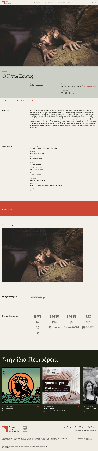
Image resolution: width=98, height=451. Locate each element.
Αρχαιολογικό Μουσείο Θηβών (71, 86)
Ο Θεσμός (70, 2)
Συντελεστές (14, 100)
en (95, 2)
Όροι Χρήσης (92, 427)
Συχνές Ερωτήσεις (67, 427)
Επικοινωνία (57, 427)
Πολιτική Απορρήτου (80, 427)
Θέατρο (4, 71)
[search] (92, 2)
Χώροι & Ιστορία (47, 2)
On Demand (37, 2)
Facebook (93, 430)
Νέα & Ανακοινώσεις (59, 2)
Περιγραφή (5, 100)
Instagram (87, 430)
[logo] (6, 2)
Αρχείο (30, 2)
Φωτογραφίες (32, 100)
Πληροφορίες (23, 100)
